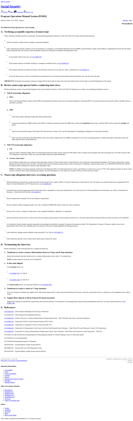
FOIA (6, 372)
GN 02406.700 (36, 57)
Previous (125, 20)
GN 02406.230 (64, 63)
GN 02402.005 (9, 311)
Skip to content (5, 1)
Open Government (10, 373)
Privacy (7, 377)
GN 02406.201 (9, 321)
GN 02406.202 (9, 325)
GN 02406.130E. (46, 285)
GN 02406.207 (9, 331)
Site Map (7, 380)
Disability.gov (9, 392)
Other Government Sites (12, 400)
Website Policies (10, 382)
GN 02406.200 (9, 318)
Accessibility (9, 370)
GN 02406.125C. (14, 273)
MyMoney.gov (9, 395)
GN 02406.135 (84, 70)
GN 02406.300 (46, 184)
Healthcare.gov (9, 393)
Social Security (11, 6)
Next (130, 20)
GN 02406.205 (9, 328)
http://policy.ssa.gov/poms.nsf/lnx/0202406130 (14, 360)
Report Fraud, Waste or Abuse (14, 379)
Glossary (7, 375)
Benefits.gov (8, 390)
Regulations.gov (10, 397)
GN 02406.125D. (14, 280)
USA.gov (8, 399)
